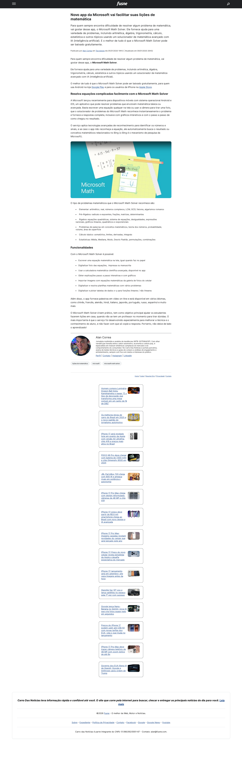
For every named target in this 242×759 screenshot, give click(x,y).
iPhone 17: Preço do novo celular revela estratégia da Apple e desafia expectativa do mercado (113, 556)
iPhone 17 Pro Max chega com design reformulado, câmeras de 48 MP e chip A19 (113, 497)
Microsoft (96, 363)
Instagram (117, 355)
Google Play (98, 87)
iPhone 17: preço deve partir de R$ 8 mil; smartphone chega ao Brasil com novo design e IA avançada (113, 517)
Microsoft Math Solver (112, 363)
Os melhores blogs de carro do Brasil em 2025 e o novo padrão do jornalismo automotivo (113, 419)
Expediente (85, 722)
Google (141, 722)
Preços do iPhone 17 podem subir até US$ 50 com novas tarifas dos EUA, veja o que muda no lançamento (113, 630)
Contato (107, 355)
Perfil (98, 355)
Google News (153, 722)
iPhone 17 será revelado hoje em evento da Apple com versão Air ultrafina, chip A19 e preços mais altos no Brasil (113, 438)
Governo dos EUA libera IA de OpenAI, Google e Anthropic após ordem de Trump (114, 669)
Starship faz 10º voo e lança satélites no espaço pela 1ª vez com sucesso (113, 592)
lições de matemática (80, 363)
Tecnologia (100, 51)
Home (137, 376)
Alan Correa (87, 51)
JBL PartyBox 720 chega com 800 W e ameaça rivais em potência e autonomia (113, 478)
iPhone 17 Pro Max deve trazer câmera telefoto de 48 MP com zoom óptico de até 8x (113, 650)
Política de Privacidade (103, 722)
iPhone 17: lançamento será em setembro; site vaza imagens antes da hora (112, 575)
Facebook (131, 722)
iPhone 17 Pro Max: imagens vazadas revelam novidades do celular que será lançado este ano (113, 537)
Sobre (142, 376)
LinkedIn (128, 355)
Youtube (166, 722)
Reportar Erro (150, 376)
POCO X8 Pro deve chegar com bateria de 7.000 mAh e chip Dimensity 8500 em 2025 (114, 459)
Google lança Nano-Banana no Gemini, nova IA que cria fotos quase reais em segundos (114, 610)
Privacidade (160, 376)
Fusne (106, 713)
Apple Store (145, 87)
